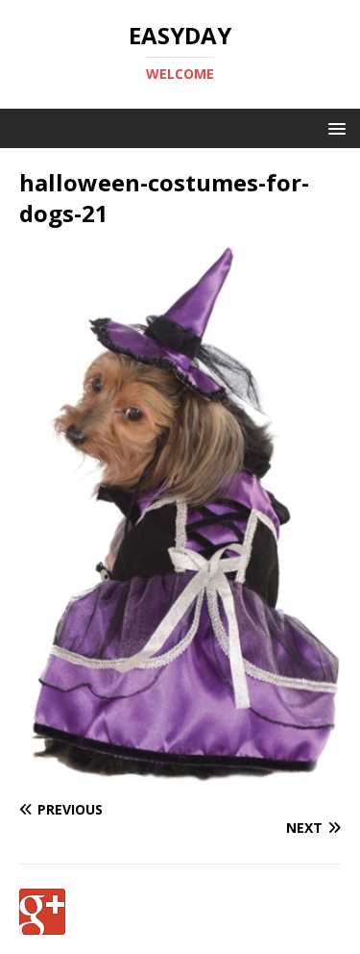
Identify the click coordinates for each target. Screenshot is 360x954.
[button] (333, 127)
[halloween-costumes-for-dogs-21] (180, 773)
